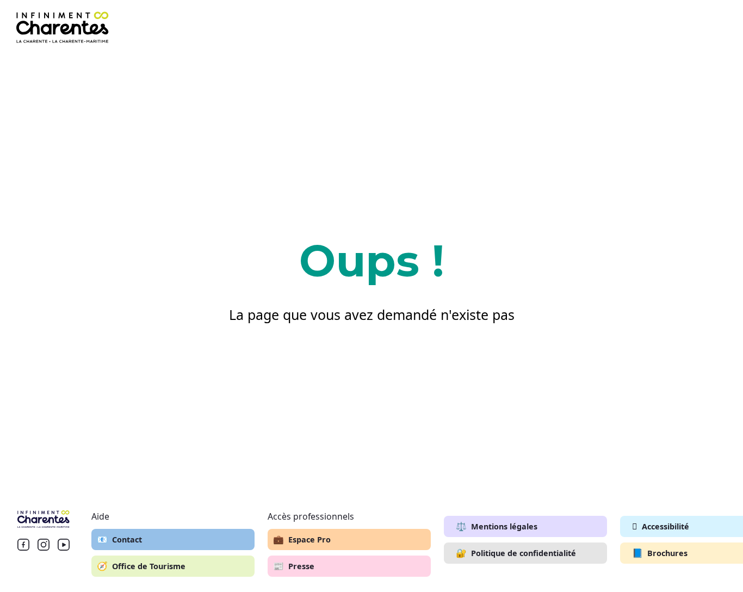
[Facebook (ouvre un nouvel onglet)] (23, 545)
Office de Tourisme (141, 566)
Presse (293, 566)
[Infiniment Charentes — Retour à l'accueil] (62, 27)
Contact (119, 539)
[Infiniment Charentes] (43, 519)
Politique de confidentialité (516, 553)
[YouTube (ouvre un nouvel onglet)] (64, 545)
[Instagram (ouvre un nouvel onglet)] (43, 545)
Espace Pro (302, 539)
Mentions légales (496, 526)
